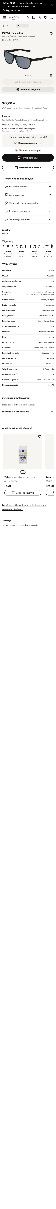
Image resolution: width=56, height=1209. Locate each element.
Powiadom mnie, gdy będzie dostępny (17, 131)
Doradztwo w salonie (30, 167)
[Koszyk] (51, 17)
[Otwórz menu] (4, 17)
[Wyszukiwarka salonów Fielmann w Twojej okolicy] (33, 17)
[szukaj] (27, 17)
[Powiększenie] (51, 75)
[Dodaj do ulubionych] (51, 33)
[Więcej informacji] (13, 116)
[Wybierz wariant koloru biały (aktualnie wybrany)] (23, 472)
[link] (28, 7)
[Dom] (13, 17)
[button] (25, 75)
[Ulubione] (45, 17)
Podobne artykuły (30, 89)
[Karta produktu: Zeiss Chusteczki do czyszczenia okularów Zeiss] (22, 465)
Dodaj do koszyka (25, 492)
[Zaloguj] (39, 17)
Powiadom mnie (30, 157)
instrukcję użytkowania (24, 405)
